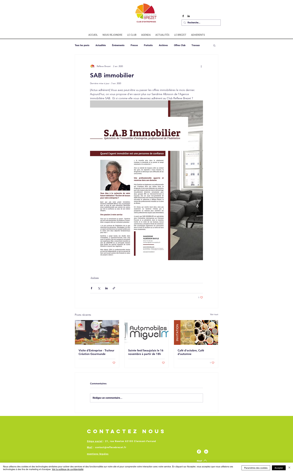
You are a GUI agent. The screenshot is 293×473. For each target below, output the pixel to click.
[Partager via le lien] (113, 288)
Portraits (148, 45)
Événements (118, 45)
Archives (163, 45)
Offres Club (179, 45)
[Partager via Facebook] (91, 288)
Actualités (101, 45)
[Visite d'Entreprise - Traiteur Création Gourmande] (97, 332)
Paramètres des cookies (256, 467)
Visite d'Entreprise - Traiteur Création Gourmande (96, 352)
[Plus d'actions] (201, 66)
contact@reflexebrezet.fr (110, 447)
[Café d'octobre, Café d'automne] (196, 332)
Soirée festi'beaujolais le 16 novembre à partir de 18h (145, 352)
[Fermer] (289, 468)
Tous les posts (82, 45)
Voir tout (214, 314)
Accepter (279, 467)
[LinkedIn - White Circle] (206, 452)
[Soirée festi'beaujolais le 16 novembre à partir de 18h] (147, 332)
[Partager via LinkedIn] (106, 288)
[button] (214, 45)
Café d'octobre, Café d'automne (191, 352)
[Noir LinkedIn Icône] (188, 16)
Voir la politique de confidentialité (67, 469)
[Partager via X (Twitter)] (99, 288)
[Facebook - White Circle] (199, 452)
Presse (134, 45)
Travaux (196, 45)
